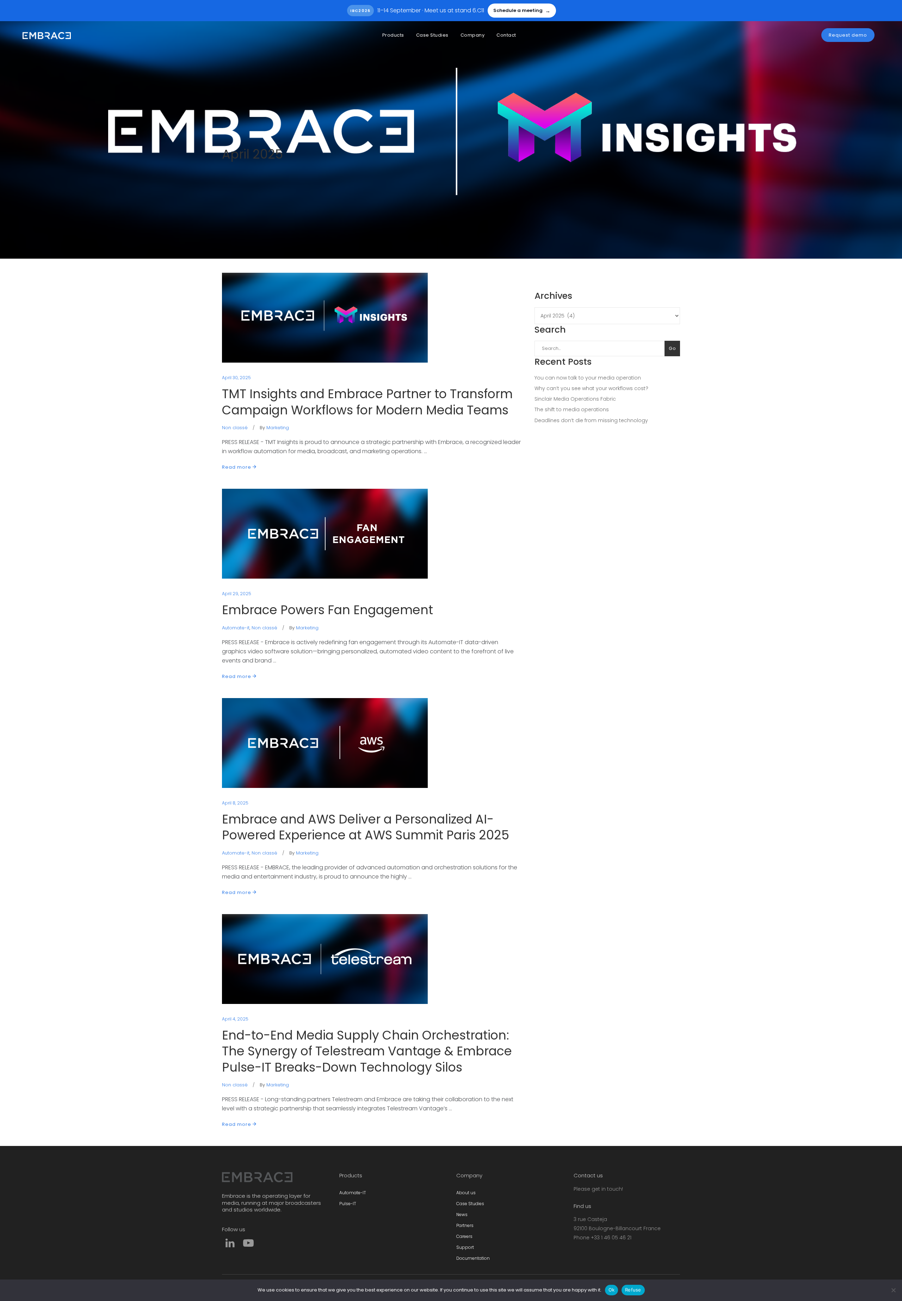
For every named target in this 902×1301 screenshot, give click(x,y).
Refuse (633, 1290)
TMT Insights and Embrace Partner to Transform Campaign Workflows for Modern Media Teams (367, 402)
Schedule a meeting (521, 10)
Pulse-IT (347, 1204)
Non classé (235, 427)
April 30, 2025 (236, 378)
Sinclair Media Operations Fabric (575, 398)
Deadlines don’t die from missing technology (591, 420)
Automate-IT (352, 1193)
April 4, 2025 (235, 1019)
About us (466, 1193)
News (462, 1214)
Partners (465, 1225)
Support (465, 1247)
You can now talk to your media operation (588, 377)
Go (672, 348)
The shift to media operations (572, 409)
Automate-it (235, 627)
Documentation (473, 1258)
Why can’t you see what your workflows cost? (591, 388)
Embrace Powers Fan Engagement (327, 609)
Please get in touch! (598, 1188)
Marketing (277, 427)
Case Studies (470, 1204)
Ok (611, 1290)
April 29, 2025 (236, 594)
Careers (464, 1236)
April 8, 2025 (235, 803)
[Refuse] (893, 1290)
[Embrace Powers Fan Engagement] (325, 534)
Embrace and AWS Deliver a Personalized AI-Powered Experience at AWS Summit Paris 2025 (365, 827)
